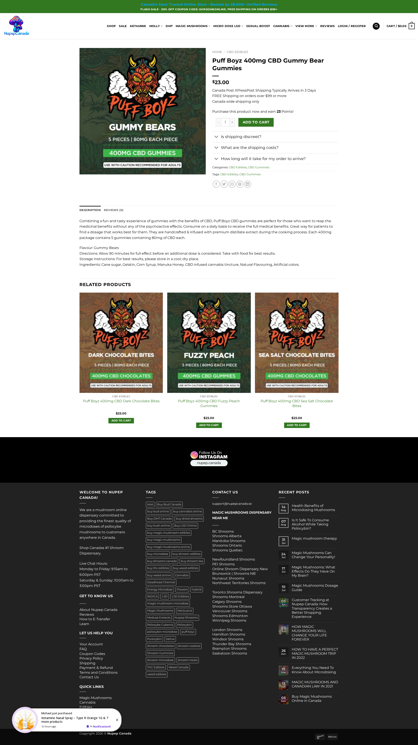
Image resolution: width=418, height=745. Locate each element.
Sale (123, 26)
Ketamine (138, 26)
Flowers (182, 589)
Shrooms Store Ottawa (232, 606)
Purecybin (154, 639)
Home (217, 52)
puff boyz (188, 631)
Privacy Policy (91, 658)
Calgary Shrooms (227, 602)
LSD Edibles (180, 596)
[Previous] (79, 364)
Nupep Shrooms (186, 617)
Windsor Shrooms (228, 639)
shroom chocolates (160, 646)
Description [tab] (90, 210)
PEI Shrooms (223, 564)
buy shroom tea (192, 561)
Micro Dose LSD (226, 26)
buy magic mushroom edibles (168, 532)
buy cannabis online (187, 511)
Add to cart (256, 122)
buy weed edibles (185, 568)
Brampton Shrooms (229, 648)
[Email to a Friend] (232, 184)
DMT (169, 26)
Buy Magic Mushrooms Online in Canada (312, 698)
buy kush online (158, 525)
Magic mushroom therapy (314, 538)
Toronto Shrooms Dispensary (237, 592)
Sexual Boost (258, 26)
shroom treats (187, 660)
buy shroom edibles (186, 554)
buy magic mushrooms (163, 539)
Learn (84, 624)
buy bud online (158, 511)
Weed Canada (179, 667)
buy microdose (157, 554)
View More (304, 26)
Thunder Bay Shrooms (231, 644)
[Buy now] (67, 720)
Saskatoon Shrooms (229, 653)
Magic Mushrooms (191, 26)
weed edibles (156, 674)
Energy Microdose (160, 589)
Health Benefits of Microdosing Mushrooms (313, 508)
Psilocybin (184, 624)
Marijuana (184, 610)
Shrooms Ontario (227, 545)
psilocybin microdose (162, 631)
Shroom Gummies (160, 653)
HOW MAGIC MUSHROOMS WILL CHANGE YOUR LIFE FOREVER (309, 633)
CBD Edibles (237, 52)
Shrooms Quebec (227, 550)
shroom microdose (160, 660)
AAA (150, 504)
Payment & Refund (96, 668)
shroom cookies (189, 646)
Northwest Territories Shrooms (239, 583)
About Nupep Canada (98, 610)
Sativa (170, 639)
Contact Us (89, 677)
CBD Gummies (258, 167)
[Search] (376, 26)
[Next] (338, 364)
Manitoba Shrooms (228, 541)
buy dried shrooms (189, 518)
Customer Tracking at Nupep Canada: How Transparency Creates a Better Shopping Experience (312, 608)
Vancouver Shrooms (229, 611)
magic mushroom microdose (168, 603)
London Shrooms (227, 630)
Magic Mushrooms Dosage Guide (315, 587)
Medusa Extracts (158, 617)
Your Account (91, 644)
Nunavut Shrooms (228, 578)
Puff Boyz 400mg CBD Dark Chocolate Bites (121, 401)
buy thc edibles (158, 568)
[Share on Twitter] (224, 184)
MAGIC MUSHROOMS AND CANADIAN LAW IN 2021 (315, 684)
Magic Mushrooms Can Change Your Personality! (313, 555)
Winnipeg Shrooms (229, 620)
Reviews (327, 26)
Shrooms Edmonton (230, 616)
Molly (154, 26)
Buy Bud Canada (169, 504)
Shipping (87, 663)
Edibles (85, 707)
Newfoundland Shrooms (233, 559)
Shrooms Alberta (227, 536)
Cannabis (281, 26)
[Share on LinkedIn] (247, 184)
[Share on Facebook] (216, 184)
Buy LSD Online (185, 525)
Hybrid (197, 589)
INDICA (152, 596)
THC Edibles (155, 667)
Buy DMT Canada (159, 518)
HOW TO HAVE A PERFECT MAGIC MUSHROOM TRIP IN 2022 (315, 653)
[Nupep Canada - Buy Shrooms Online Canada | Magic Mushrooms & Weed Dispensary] (25, 26)
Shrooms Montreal (228, 597)
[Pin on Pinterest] (239, 184)
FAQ (83, 649)
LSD (165, 596)
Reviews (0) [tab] (114, 210)
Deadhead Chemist (161, 582)
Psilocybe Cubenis (160, 624)
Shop (111, 26)
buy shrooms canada (162, 561)
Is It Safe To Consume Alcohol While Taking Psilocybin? (310, 524)
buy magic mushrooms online (168, 547)
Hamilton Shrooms (228, 634)
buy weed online (159, 575)
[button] (352, 26)
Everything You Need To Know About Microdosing (314, 670)
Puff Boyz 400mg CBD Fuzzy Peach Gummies (209, 403)
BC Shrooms (223, 531)
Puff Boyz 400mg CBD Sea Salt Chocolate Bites (297, 403)
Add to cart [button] (121, 420)
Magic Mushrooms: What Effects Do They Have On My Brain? (313, 571)
